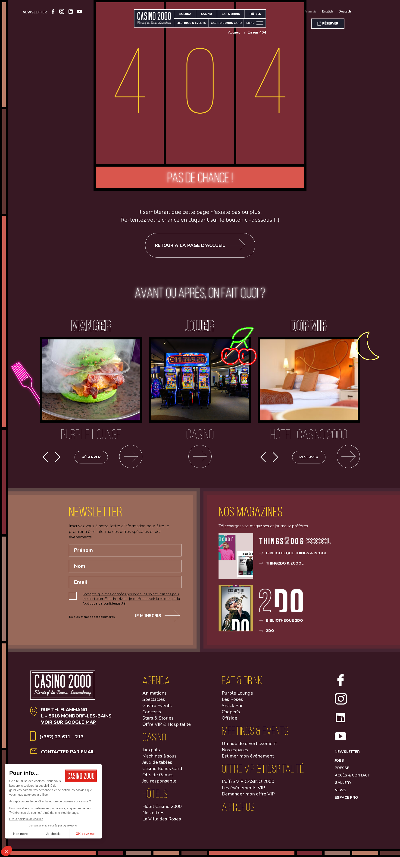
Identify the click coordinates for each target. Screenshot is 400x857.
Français (310, 11)
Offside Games (158, 775)
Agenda (185, 14)
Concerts (151, 712)
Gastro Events (157, 705)
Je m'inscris (148, 615)
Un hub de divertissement (249, 743)
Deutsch (345, 11)
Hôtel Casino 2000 (162, 806)
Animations (154, 693)
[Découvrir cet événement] (348, 457)
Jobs (339, 760)
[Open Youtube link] (79, 12)
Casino (206, 14)
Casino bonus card (226, 23)
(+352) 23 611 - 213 (61, 737)
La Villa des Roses (161, 819)
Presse (342, 767)
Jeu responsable (159, 781)
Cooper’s (231, 712)
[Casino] (200, 457)
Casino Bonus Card (162, 768)
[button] (58, 457)
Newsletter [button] (35, 12)
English (327, 11)
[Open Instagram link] (61, 12)
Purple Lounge (237, 693)
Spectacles (153, 699)
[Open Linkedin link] (70, 12)
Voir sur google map (68, 722)
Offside (229, 718)
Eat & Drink (231, 14)
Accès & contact (352, 775)
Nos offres (153, 813)
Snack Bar (232, 705)
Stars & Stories (158, 718)
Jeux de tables (157, 762)
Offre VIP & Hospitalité (166, 724)
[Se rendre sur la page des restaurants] (130, 457)
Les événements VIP (243, 788)
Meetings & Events (191, 23)
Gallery (343, 782)
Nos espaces (235, 750)
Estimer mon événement (248, 756)
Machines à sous (159, 756)
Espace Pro (346, 797)
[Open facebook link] (53, 12)
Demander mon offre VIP (248, 794)
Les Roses (232, 699)
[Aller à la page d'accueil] (154, 18)
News (340, 790)
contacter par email (68, 752)
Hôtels (255, 14)
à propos (238, 807)
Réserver (91, 457)
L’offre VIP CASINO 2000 (248, 781)
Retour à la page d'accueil (190, 245)
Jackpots (151, 750)
